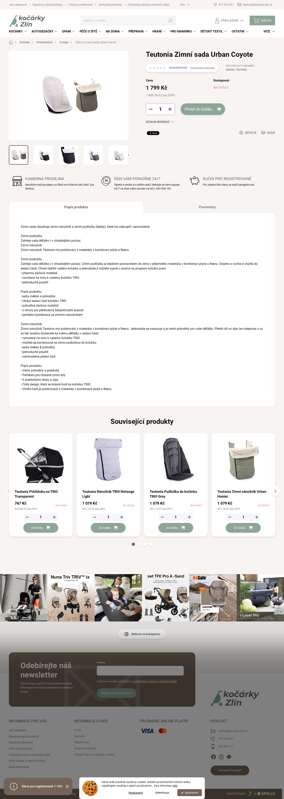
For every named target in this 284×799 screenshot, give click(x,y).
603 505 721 (225, 746)
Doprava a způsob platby (48, 4)
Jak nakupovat (18, 4)
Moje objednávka (19, 766)
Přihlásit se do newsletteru (116, 693)
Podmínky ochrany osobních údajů (148, 4)
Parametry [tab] (207, 207)
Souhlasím (191, 792)
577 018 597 (225, 738)
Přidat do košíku (198, 109)
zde (175, 785)
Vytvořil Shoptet (235, 793)
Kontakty (79, 736)
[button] (133, 544)
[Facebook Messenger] (229, 756)
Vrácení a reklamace (80, 4)
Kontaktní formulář (230, 770)
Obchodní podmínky (110, 4)
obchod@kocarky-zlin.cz (233, 731)
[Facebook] (213, 756)
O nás (77, 730)
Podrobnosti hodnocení (202, 67)
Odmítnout (162, 792)
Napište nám (81, 742)
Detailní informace (158, 121)
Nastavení (136, 793)
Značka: (236, 69)
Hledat (171, 20)
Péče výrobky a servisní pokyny (27, 760)
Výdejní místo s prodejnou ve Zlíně (94, 754)
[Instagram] (221, 756)
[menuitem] (18, 31)
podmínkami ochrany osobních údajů (155, 681)
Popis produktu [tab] (76, 207)
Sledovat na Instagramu (145, 634)
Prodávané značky (85, 748)
